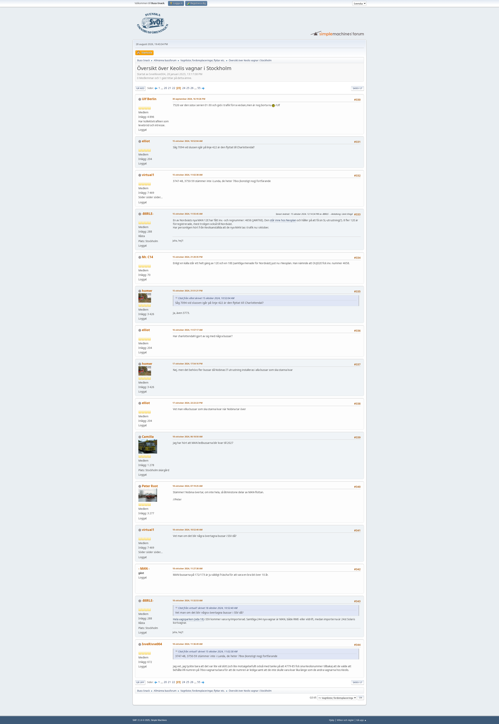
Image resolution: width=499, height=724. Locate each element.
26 (192, 88)
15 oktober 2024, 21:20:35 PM (188, 256)
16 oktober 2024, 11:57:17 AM (188, 329)
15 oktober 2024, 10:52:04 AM (188, 140)
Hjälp (331, 720)
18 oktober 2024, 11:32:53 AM (188, 600)
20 (165, 88)
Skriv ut (357, 88)
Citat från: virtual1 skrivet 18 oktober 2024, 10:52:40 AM (207, 608)
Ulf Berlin (149, 99)
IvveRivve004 (152, 644)
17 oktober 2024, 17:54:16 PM (188, 363)
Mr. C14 (147, 257)
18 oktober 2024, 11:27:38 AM (188, 568)
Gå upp (140, 682)
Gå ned (140, 88)
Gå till (313, 697)
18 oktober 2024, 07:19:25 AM (188, 485)
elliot (146, 141)
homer (147, 291)
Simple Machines (159, 720)
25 (187, 88)
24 (183, 88)
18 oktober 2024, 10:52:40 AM (188, 529)
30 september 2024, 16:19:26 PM (189, 98)
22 (173, 88)
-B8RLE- (147, 213)
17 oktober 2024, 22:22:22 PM (188, 402)
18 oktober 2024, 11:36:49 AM (188, 643)
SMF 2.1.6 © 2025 (141, 720)
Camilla (148, 436)
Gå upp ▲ (361, 720)
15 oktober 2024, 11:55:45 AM (188, 213)
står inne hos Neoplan (283, 220)
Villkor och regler (345, 720)
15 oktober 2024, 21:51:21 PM (188, 290)
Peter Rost (150, 486)
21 (169, 88)
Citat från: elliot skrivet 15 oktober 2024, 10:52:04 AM (206, 298)
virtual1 (148, 175)
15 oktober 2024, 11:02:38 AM (188, 174)
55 (199, 88)
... (162, 88)
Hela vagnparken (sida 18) (188, 619)
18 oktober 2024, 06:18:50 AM (188, 436)
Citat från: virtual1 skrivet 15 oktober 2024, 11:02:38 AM (207, 651)
